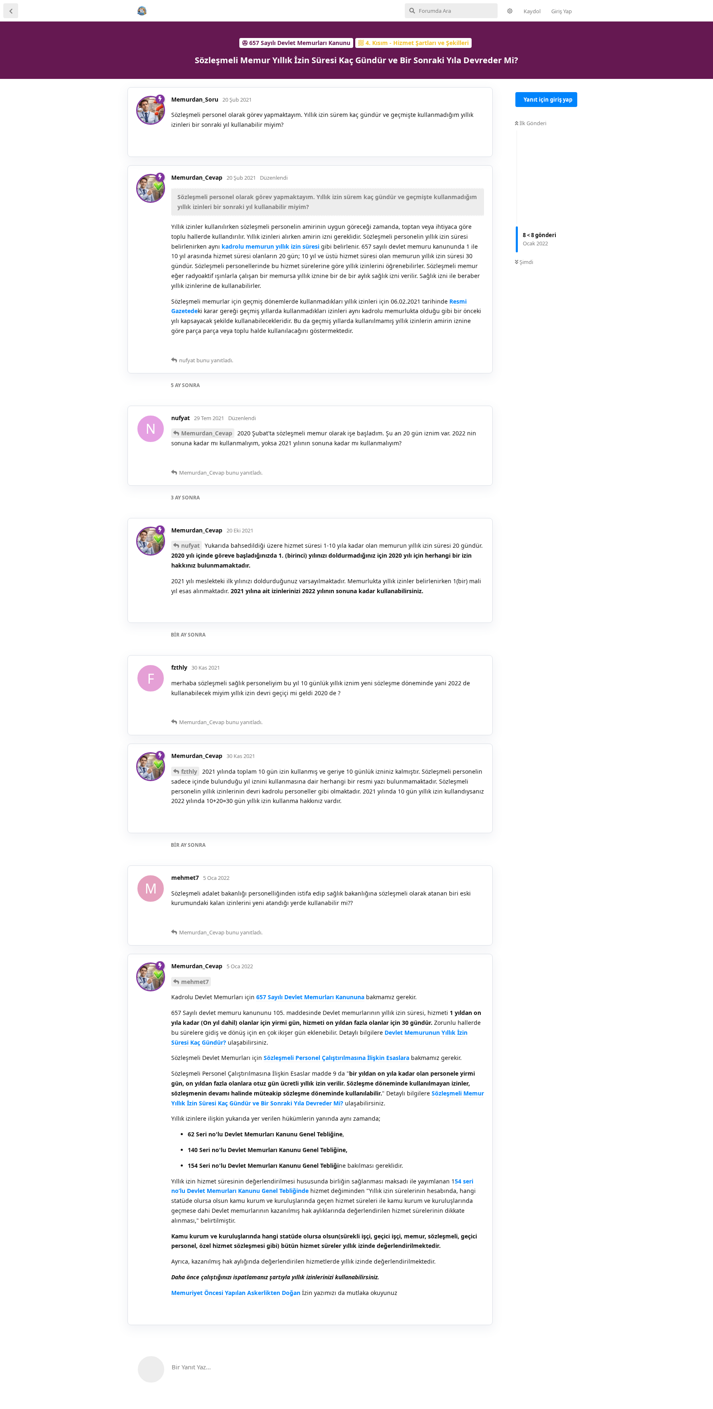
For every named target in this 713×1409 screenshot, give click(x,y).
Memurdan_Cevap (206, 433)
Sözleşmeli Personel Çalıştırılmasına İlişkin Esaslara (336, 1058)
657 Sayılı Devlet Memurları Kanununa (310, 997)
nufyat (190, 545)
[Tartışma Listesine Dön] (10, 10)
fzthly (189, 771)
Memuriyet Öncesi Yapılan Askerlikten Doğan (235, 1293)
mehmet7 (195, 982)
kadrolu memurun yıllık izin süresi (271, 246)
